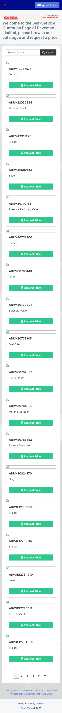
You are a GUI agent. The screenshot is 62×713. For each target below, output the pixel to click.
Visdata (40, 703)
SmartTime (27, 708)
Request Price (32, 85)
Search (49, 52)
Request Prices (48, 5)
